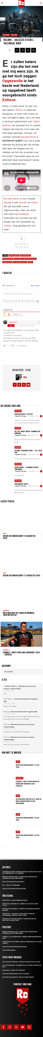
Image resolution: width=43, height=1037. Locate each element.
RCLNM (14, 35)
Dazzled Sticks (28, 137)
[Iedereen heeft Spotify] (7, 415)
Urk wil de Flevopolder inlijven (14, 888)
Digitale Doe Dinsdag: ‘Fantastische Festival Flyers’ (21, 962)
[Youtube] (28, 385)
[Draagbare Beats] (7, 485)
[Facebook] (17, 50)
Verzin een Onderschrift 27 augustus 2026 (21, 575)
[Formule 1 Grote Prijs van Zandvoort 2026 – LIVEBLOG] (21, 634)
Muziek (6, 35)
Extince (9, 100)
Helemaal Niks (8, 259)
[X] (22, 50)
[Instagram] (19, 385)
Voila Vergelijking (9, 950)
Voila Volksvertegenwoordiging (14, 947)
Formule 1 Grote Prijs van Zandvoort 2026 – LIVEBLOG (21, 653)
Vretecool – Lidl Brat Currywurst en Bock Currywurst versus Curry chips (18, 914)
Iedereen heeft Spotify (24, 414)
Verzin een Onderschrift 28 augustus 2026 (19, 537)
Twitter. (8, 225)
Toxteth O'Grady (20, 416)
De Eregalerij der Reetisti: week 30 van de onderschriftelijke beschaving (28, 801)
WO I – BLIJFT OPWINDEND (11, 885)
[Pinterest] (28, 50)
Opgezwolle (12, 81)
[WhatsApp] (33, 50)
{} (30, 301)
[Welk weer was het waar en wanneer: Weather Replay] (21, 594)
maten (34, 202)
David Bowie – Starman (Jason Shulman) (26, 468)
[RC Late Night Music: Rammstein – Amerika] (7, 432)
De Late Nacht (11, 198)
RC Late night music (19, 262)
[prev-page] (3, 847)
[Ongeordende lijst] (19, 301)
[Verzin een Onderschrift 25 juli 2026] (8, 817)
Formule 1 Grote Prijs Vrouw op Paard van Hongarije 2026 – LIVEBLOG (28, 783)
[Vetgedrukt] (4, 301)
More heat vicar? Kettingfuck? (13, 970)
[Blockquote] (21, 301)
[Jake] (19, 377)
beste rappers (14, 255)
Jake (25, 377)
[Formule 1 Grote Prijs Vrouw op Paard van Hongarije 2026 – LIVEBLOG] (8, 782)
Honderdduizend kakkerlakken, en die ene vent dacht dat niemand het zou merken (22, 872)
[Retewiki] (29, 1027)
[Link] (27, 301)
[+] (33, 301)
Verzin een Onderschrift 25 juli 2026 (27, 818)
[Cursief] (7, 301)
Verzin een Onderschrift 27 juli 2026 (27, 766)
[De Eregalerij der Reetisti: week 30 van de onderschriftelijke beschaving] (8, 799)
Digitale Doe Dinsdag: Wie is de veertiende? (18, 977)
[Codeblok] (24, 301)
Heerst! (6, 610)
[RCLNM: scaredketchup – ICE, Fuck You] (7, 451)
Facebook (23, 214)
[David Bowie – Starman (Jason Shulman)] (7, 468)
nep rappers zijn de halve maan (25, 259)
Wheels (6, 650)
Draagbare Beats (21, 484)
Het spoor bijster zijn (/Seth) (13, 882)
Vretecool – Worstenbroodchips (14, 900)
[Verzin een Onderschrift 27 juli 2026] (8, 764)
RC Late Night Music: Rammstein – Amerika (28, 432)
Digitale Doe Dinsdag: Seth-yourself (16, 974)
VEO (4, 533)
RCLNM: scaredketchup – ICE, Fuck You (28, 451)
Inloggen (36, 286)
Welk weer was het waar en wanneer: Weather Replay (19, 613)
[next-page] (7, 847)
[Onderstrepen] (10, 301)
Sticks (19, 110)
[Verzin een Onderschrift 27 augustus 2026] (21, 557)
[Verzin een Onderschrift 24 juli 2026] (8, 835)
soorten (23, 202)
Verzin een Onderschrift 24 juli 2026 (27, 836)
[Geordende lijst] (16, 301)
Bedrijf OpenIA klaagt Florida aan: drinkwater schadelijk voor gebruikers (19, 877)
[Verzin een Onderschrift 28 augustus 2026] (21, 517)
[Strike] (13, 301)
